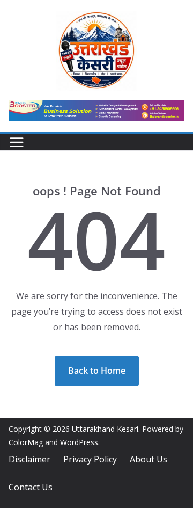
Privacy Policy (90, 459)
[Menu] (17, 142)
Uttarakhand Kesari (105, 429)
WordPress (79, 442)
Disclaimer (29, 459)
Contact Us (31, 487)
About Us (148, 459)
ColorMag (26, 442)
